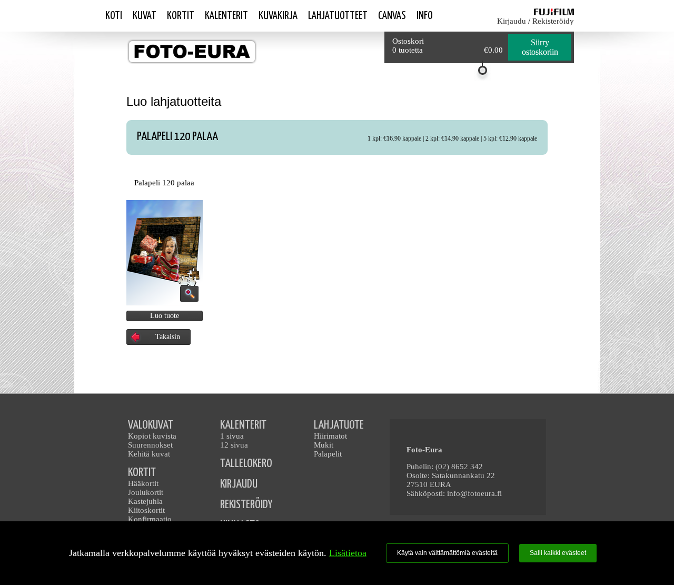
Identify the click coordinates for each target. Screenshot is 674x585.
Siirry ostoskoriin (540, 47)
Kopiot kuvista (152, 436)
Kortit (180, 16)
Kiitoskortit (146, 510)
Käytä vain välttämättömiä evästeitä (447, 553)
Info (425, 16)
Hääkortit (143, 483)
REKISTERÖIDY (246, 505)
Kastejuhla (145, 501)
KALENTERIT (243, 425)
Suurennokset (150, 445)
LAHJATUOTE (339, 425)
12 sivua (234, 445)
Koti (113, 16)
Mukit (323, 445)
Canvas (392, 16)
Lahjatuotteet (338, 16)
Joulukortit (145, 492)
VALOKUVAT (150, 425)
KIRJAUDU (238, 484)
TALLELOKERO (246, 464)
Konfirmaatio (150, 519)
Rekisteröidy (553, 21)
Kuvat (144, 16)
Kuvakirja (278, 16)
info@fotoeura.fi (474, 493)
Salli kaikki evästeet (558, 553)
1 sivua (232, 436)
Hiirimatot (330, 436)
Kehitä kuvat (149, 454)
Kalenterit (226, 16)
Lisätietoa (347, 553)
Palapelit (328, 454)
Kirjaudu (511, 21)
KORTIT (142, 473)
